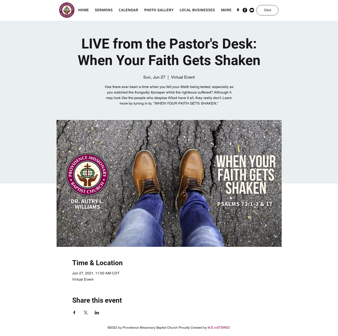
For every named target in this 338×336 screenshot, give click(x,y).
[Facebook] (245, 10)
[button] (104, 10)
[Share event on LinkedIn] (97, 312)
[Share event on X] (85, 312)
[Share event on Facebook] (74, 312)
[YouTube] (251, 10)
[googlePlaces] (238, 10)
